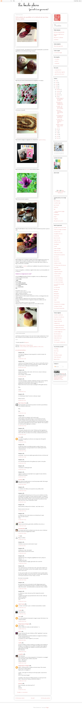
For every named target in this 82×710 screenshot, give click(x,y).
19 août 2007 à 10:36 (22, 450)
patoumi (19, 522)
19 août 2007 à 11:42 (22, 469)
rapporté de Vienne (41, 139)
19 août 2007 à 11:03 (22, 463)
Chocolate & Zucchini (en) (59, 317)
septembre (59, 94)
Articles (57, 366)
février (58, 138)
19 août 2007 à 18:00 (22, 484)
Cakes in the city (57, 240)
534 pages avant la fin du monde (60, 227)
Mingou (63, 373)
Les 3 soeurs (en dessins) (58, 282)
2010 (56, 82)
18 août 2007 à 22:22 (22, 400)
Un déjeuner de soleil (58, 306)
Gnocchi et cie (56, 261)
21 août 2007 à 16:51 (22, 545)
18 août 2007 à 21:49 (22, 367)
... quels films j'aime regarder (59, 72)
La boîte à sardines (57, 273)
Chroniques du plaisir (58, 355)
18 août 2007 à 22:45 (22, 413)
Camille (19, 642)
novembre (59, 91)
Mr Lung (55, 352)
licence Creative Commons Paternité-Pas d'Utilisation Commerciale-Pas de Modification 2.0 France (60, 377)
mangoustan (31, 346)
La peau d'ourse (57, 275)
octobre (58, 93)
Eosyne (55, 216)
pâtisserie (35, 346)
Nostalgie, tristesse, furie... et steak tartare (59, 125)
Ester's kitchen (56, 259)
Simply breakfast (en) (58, 336)
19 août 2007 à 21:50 (22, 502)
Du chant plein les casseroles (59, 254)
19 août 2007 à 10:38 (22, 457)
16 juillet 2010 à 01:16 (22, 680)
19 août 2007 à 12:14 (22, 476)
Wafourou (56, 207)
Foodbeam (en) (57, 323)
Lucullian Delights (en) (58, 331)
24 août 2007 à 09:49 (22, 588)
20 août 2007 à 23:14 (22, 525)
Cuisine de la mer (57, 250)
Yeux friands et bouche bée (59, 308)
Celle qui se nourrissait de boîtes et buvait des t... (59, 112)
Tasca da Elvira (57, 302)
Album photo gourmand (58, 46)
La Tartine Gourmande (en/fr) (59, 329)
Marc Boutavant (57, 200)
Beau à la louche (57, 238)
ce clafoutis (24, 266)
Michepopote (56, 293)
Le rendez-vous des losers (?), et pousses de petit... (59, 121)
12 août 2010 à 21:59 (22, 689)
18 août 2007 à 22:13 (22, 391)
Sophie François (21, 604)
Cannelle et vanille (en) (58, 314)
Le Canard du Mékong (58, 277)
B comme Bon (56, 235)
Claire (19, 616)
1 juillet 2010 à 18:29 (22, 640)
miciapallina (20, 654)
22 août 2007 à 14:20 (22, 553)
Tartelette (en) (57, 340)
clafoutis (24, 346)
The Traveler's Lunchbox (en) (59, 342)
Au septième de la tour (58, 233)
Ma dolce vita (56, 289)
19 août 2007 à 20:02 (22, 490)
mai (57, 132)
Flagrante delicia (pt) (58, 321)
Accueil (32, 698)
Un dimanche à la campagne (59, 304)
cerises (21, 346)
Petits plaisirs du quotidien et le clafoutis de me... (60, 103)
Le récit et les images (58, 52)
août (57, 96)
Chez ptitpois (56, 244)
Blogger (47, 707)
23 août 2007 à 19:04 (22, 579)
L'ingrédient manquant (58, 271)
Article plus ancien (45, 698)
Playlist (63, 191)
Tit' (19, 536)
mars (58, 136)
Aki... (55, 209)
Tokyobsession (56, 214)
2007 (56, 87)
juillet (58, 129)
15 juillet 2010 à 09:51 (22, 663)
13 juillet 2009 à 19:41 (22, 621)
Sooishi (55, 300)
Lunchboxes (56, 39)
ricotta (39, 346)
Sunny (19, 437)
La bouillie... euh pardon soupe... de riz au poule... (59, 107)
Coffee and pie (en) (57, 319)
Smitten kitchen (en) (57, 338)
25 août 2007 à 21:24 (22, 607)
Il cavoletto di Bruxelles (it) (59, 325)
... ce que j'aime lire (57, 70)
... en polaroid (56, 63)
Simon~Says (56, 350)
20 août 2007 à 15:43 (22, 519)
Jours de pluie (56, 205)
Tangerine (56, 218)
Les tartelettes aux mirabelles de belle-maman (59, 116)
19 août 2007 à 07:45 (22, 442)
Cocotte (19, 610)
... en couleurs (56, 59)
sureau (42, 346)
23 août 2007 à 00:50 (22, 563)
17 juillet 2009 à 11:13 (22, 628)
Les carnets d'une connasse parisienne (59, 285)
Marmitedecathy (21, 528)
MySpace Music (58, 191)
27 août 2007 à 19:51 (22, 613)
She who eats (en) (57, 333)
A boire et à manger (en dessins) (60, 229)
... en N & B (56, 61)
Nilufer (19, 631)
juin (57, 131)
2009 (56, 84)
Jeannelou (20, 683)
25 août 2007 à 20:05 (22, 601)
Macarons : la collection (58, 37)
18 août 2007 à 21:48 (22, 358)
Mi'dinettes (56, 291)
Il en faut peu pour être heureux (60, 265)
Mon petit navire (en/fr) (58, 220)
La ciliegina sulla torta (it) (59, 327)
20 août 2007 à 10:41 (22, 510)
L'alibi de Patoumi (57, 269)
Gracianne (20, 479)
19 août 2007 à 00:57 (22, 425)
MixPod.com (60, 192)
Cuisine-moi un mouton (58, 252)
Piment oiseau (56, 295)
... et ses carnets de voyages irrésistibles (59, 212)
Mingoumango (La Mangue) (23, 623)
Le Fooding (56, 348)
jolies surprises (27, 169)
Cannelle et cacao (57, 242)
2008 (56, 86)
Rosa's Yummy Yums (22, 403)
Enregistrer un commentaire (22, 692)
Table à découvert (57, 357)
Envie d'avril (56, 256)
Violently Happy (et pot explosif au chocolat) (59, 99)
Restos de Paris (56, 359)
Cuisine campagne (57, 248)
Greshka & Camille (57, 263)
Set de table (56, 297)
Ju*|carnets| (56, 267)
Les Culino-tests (57, 287)
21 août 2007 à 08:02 (22, 533)
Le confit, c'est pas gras (58, 280)
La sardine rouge (57, 203)
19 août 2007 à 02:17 (22, 434)
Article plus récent (20, 698)
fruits (28, 346)
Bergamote (27, 342)
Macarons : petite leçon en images (59, 35)
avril (57, 134)
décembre (59, 89)
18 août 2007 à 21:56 (22, 376)
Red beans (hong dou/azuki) (59, 32)
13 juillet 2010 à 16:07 (22, 651)
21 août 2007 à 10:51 (22, 539)
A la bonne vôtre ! (57, 231)
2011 (56, 80)
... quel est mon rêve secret (59, 74)
